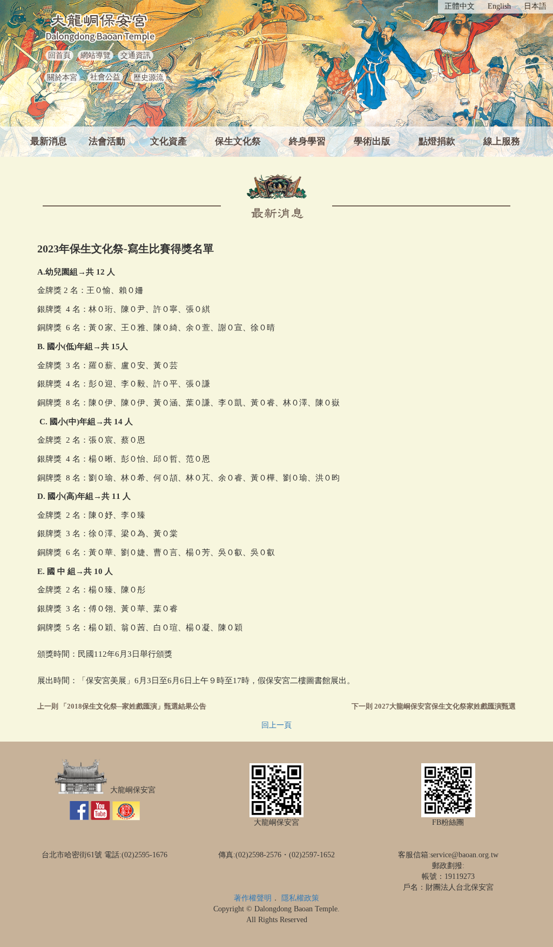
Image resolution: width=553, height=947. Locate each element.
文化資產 (168, 141)
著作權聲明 (253, 898)
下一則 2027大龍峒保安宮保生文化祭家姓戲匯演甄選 (434, 706)
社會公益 (105, 77)
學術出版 (372, 141)
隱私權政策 (300, 898)
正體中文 (459, 6)
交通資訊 (135, 55)
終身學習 (307, 141)
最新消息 (48, 141)
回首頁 (59, 55)
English (499, 6)
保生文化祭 (238, 141)
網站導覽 (95, 55)
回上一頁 (276, 725)
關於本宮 (62, 78)
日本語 (535, 6)
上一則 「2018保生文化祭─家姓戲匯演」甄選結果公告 (121, 706)
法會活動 (107, 141)
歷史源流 (148, 78)
